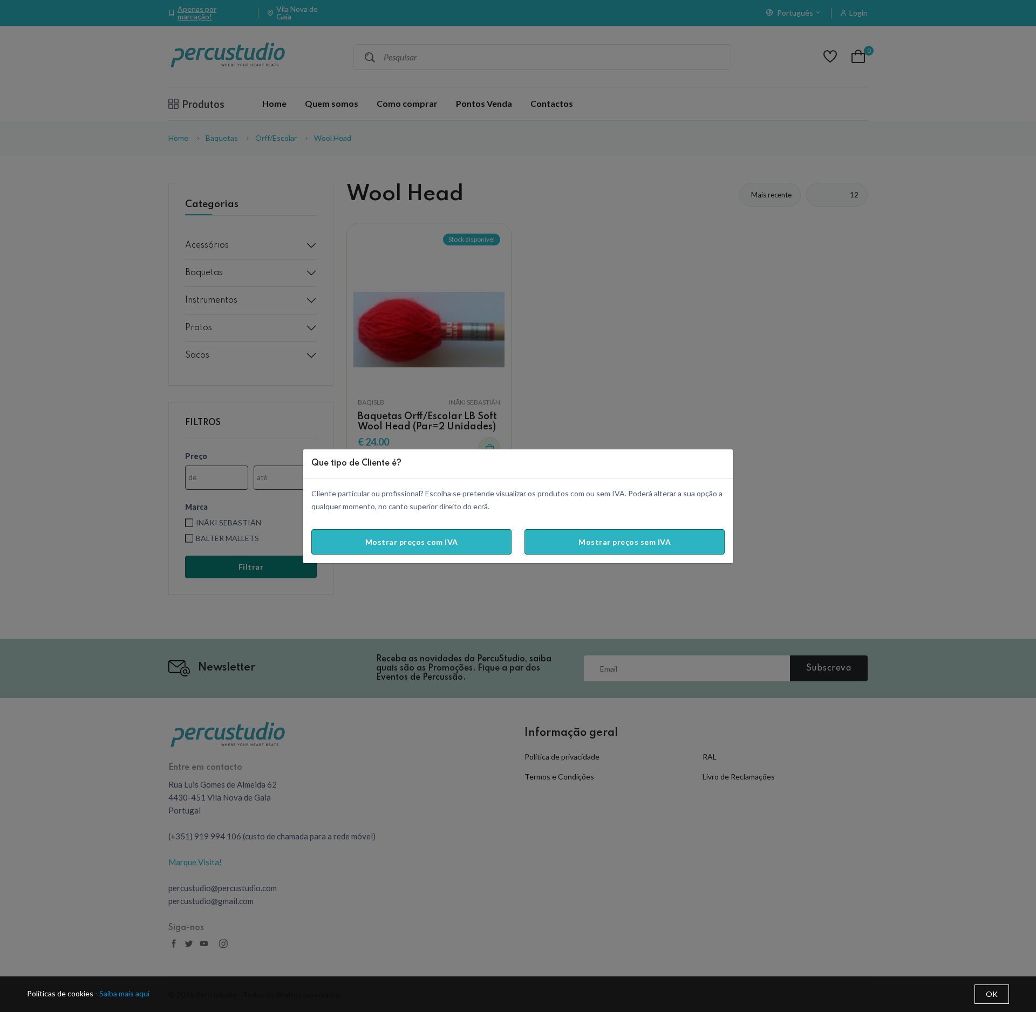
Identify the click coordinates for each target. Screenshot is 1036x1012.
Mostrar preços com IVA (411, 541)
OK (992, 994)
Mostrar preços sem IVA (624, 541)
